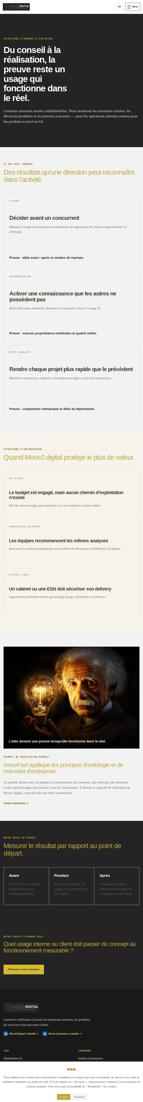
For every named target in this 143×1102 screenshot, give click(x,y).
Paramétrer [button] (79, 1097)
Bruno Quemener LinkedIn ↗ (63, 1033)
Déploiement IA (13, 1058)
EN (119, 6)
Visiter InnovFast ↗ (16, 803)
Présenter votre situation (23, 969)
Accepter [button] (63, 1097)
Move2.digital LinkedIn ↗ (22, 1033)
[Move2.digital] (17, 6)
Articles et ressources (90, 1058)
